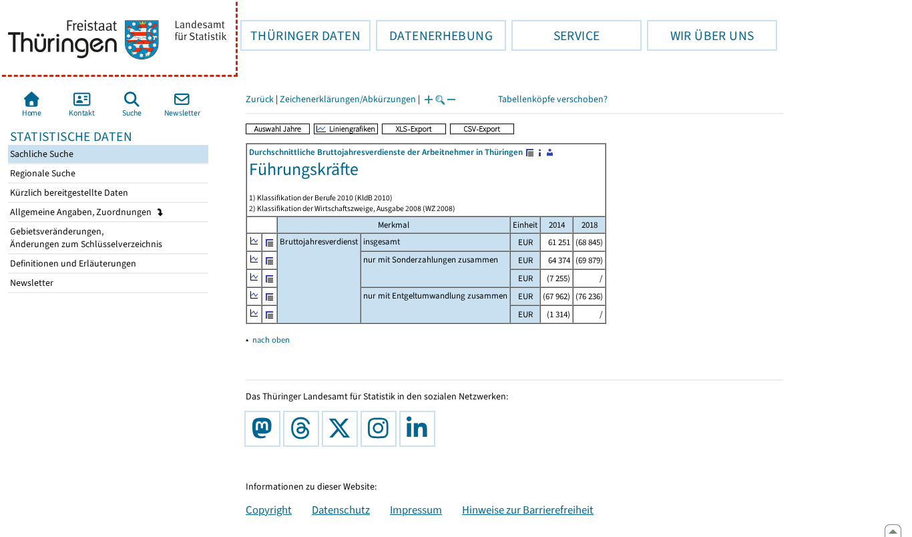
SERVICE (555, 35)
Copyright (269, 509)
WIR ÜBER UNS (700, 35)
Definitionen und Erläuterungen (72, 263)
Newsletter (30, 283)
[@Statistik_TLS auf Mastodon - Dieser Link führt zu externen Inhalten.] (265, 428)
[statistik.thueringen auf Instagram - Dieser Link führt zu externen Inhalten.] (381, 428)
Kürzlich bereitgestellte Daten (68, 192)
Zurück (260, 99)
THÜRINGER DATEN (300, 35)
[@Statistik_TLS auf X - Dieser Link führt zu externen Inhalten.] (342, 428)
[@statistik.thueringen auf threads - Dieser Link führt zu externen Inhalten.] (303, 428)
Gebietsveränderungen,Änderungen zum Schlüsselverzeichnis (85, 237)
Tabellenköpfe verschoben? (553, 99)
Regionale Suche (41, 173)
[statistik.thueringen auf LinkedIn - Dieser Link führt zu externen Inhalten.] (420, 428)
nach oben (271, 339)
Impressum (416, 509)
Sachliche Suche (40, 154)
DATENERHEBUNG (434, 35)
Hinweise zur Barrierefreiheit (528, 509)
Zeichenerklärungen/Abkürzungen (348, 99)
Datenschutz (341, 509)
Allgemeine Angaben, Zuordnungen (82, 212)
